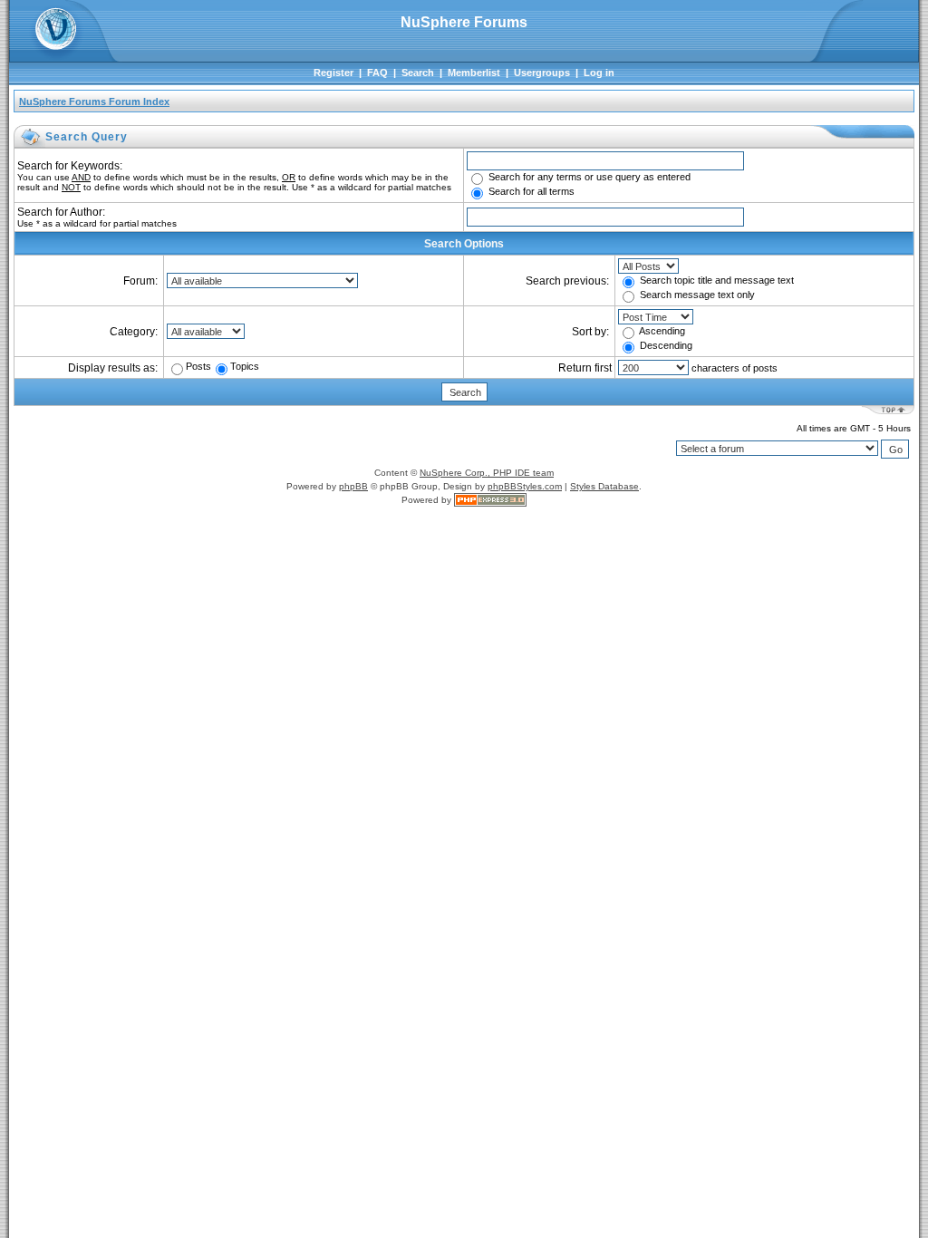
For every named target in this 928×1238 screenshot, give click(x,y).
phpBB (353, 486)
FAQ (377, 72)
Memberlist (474, 72)
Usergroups (542, 72)
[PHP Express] (490, 500)
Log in (599, 72)
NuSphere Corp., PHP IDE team (487, 473)
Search (417, 72)
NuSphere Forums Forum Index (94, 101)
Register (333, 72)
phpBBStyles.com (525, 486)
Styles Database (604, 486)
